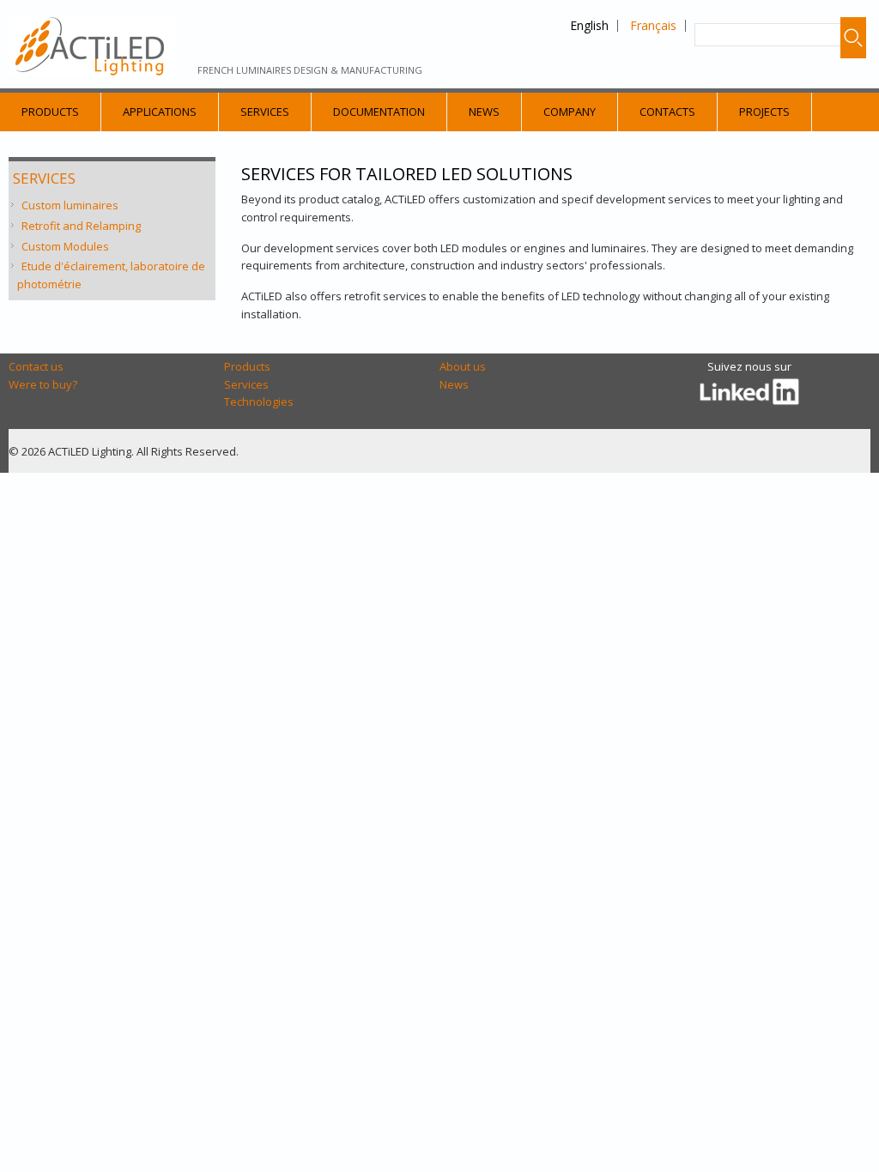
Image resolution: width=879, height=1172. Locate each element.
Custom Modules (65, 246)
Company (569, 111)
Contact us (36, 366)
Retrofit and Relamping (81, 225)
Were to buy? (43, 384)
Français (653, 25)
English (589, 25)
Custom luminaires (69, 205)
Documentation (379, 111)
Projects (764, 111)
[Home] (92, 45)
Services (264, 111)
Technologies (259, 401)
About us (463, 366)
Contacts (667, 111)
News (484, 111)
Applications (160, 111)
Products (50, 111)
